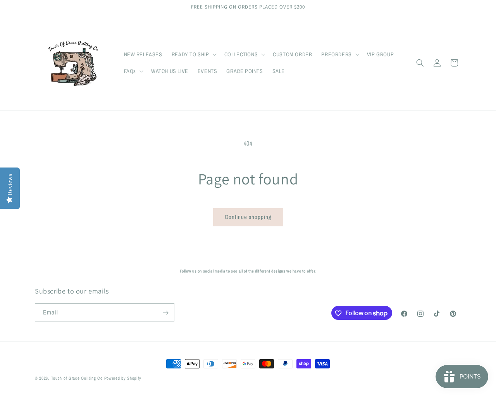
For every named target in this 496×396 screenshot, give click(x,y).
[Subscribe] (165, 313)
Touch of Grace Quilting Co (77, 378)
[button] (193, 54)
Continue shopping (248, 217)
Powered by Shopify (123, 378)
